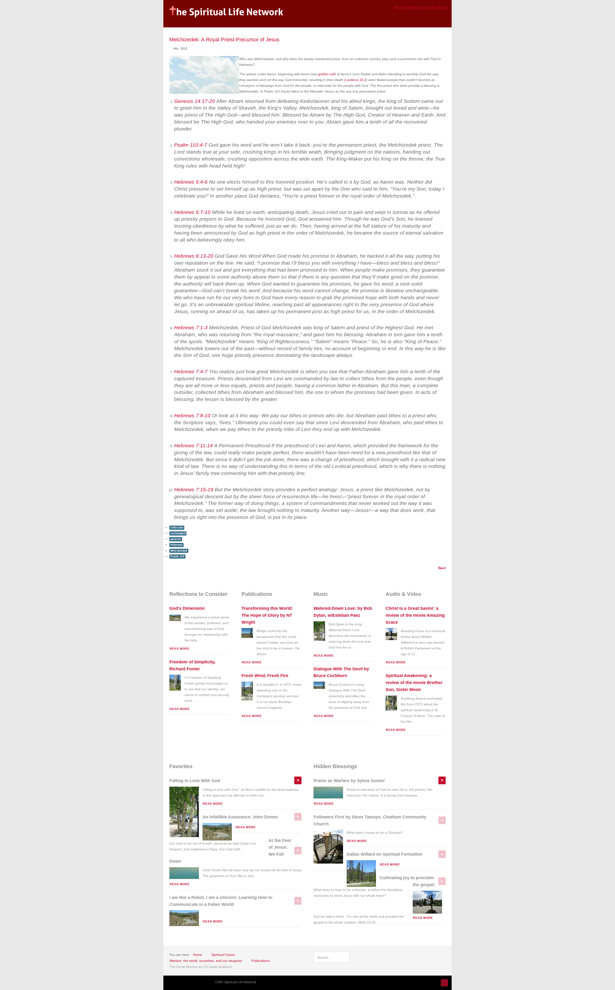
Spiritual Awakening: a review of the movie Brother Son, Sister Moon (414, 682)
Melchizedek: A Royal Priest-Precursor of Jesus (224, 40)
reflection (176, 527)
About (442, 7)
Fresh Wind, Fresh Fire (264, 675)
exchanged (177, 533)
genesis (175, 539)
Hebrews (176, 545)
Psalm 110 (177, 556)
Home (400, 7)
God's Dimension (187, 608)
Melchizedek (178, 550)
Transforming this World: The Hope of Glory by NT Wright (267, 615)
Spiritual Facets (421, 7)
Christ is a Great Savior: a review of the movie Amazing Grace (415, 615)
